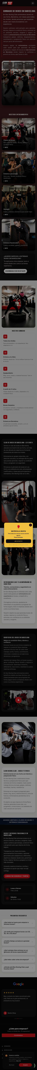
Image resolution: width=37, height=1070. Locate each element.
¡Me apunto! (19, 541)
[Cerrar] (30, 525)
